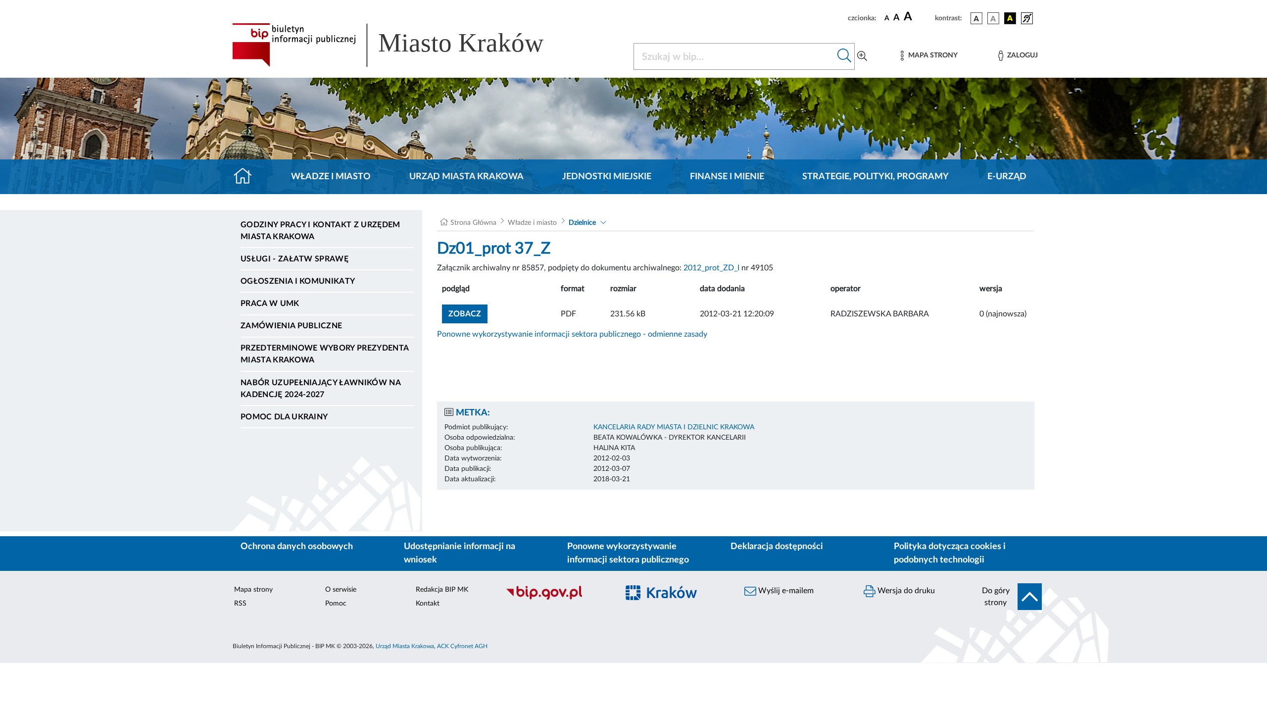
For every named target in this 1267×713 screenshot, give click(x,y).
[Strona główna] (247, 176)
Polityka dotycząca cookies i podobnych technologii (950, 553)
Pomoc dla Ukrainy (284, 417)
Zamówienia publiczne (291, 326)
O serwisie (340, 589)
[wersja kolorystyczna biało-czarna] (993, 18)
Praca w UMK (270, 303)
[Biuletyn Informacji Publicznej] (557, 598)
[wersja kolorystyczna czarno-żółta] (1010, 18)
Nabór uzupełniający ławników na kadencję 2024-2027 (320, 389)
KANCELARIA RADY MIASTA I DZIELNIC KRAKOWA (673, 427)
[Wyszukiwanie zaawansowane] (862, 56)
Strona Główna (473, 222)
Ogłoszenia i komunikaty (298, 281)
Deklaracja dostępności (777, 546)
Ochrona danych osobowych (297, 546)
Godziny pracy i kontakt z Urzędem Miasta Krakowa (320, 231)
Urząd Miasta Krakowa (466, 176)
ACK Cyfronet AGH (462, 646)
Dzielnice (582, 222)
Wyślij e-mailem (785, 591)
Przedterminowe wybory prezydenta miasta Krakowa (324, 354)
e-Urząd (1006, 176)
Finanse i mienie (727, 176)
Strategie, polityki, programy (875, 176)
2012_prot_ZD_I (711, 268)
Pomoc (335, 603)
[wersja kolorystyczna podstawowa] (976, 18)
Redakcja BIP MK (442, 589)
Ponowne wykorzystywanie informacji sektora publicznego (628, 553)
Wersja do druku (905, 591)
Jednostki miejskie (606, 176)
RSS (240, 603)
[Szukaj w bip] (844, 56)
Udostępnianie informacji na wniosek (459, 553)
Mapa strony (253, 589)
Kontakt (427, 603)
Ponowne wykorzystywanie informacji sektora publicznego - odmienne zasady (572, 334)
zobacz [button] (467, 313)
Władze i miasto (331, 176)
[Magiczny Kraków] (676, 598)
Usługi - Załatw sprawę (294, 259)
